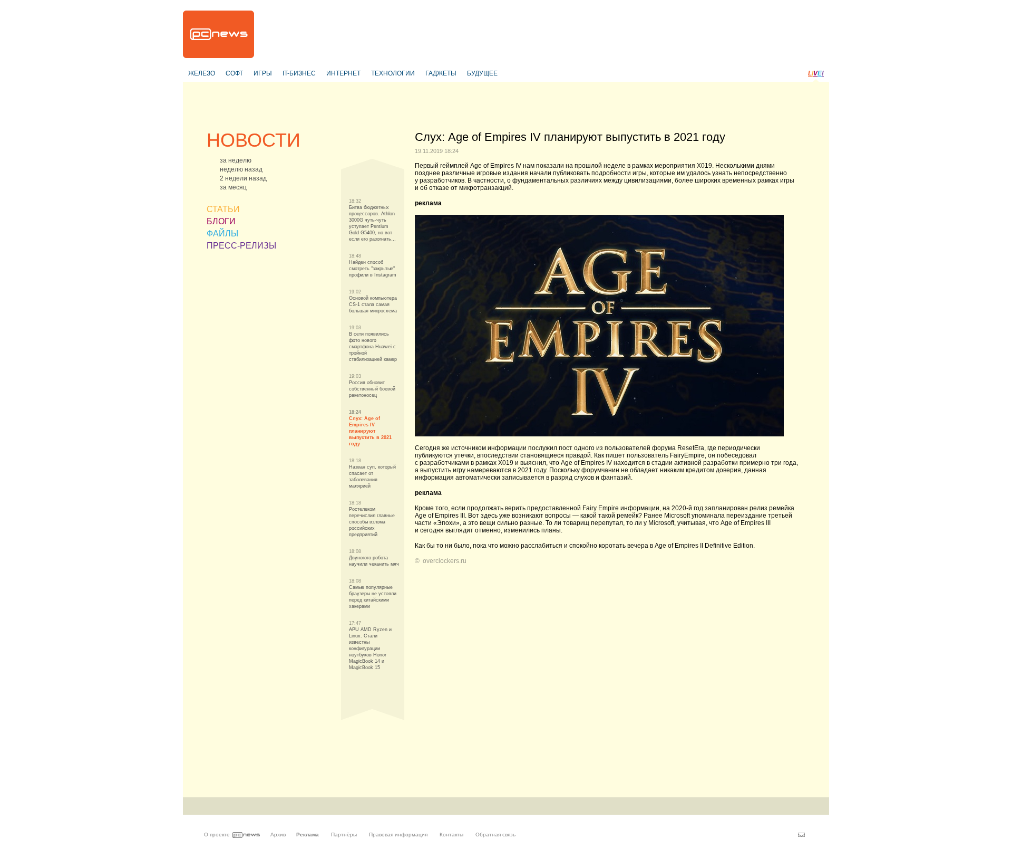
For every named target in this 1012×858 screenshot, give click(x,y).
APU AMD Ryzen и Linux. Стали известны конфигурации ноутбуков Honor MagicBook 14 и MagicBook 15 (370, 648)
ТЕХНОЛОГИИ (393, 73)
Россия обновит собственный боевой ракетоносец (372, 389)
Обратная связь (495, 834)
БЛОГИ (221, 221)
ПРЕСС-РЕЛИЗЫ (241, 245)
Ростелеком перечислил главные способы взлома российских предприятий (372, 522)
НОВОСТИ (253, 140)
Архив (278, 834)
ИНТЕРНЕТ (343, 73)
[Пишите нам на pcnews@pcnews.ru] (801, 835)
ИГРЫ (263, 73)
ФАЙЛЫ (222, 233)
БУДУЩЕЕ (482, 73)
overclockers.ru (444, 561)
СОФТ (234, 73)
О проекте (217, 834)
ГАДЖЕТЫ (440, 73)
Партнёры (344, 834)
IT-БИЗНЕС (299, 73)
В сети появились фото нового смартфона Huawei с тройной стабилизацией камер (373, 346)
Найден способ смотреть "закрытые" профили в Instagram (372, 269)
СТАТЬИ (223, 209)
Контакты (451, 834)
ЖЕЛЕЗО (201, 73)
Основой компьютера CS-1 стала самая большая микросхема (373, 304)
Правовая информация (398, 834)
